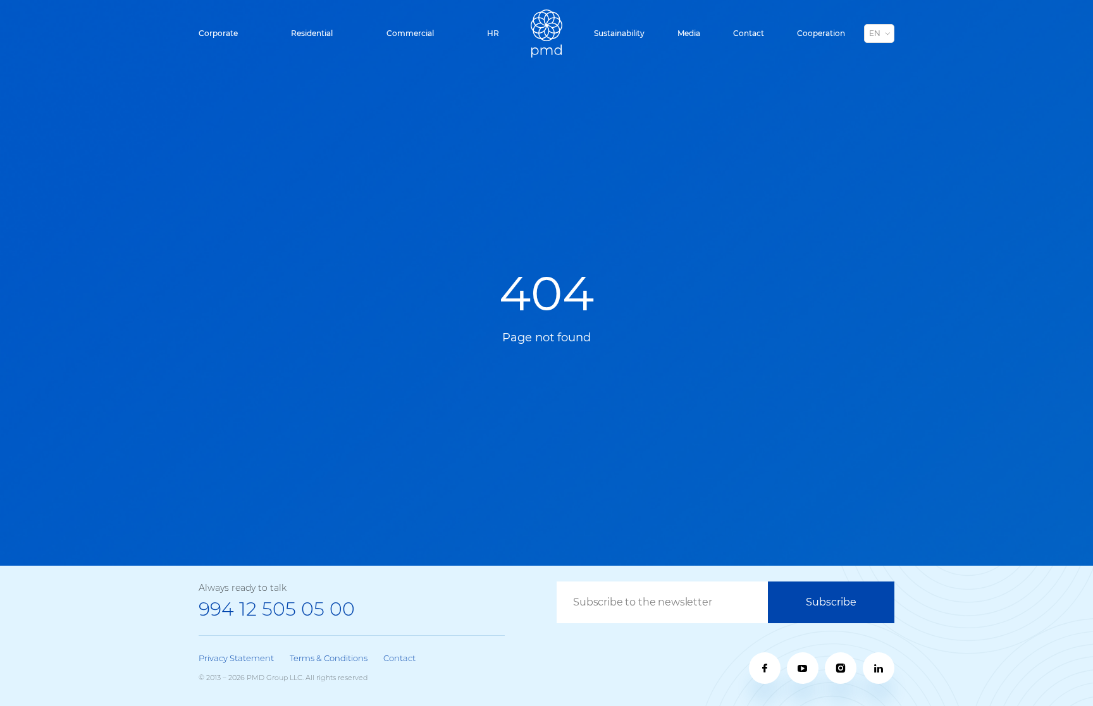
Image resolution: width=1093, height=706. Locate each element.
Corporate (218, 33)
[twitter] (840, 668)
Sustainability (619, 33)
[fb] (765, 668)
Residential (312, 33)
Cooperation (821, 33)
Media (688, 33)
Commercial (410, 33)
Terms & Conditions (328, 658)
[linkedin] (878, 668)
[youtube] (802, 668)
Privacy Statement (236, 658)
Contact (748, 33)
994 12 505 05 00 (277, 609)
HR (493, 33)
